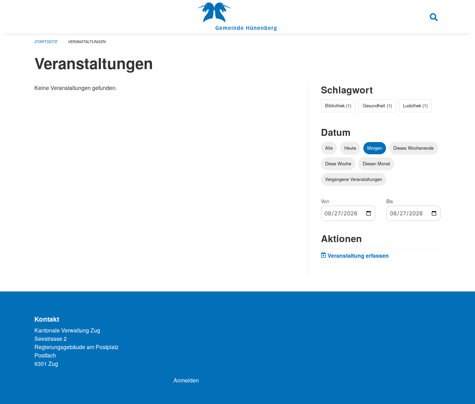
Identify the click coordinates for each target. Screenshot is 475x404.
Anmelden (186, 380)
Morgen (374, 148)
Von (325, 201)
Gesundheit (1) (377, 105)
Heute (350, 148)
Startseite (45, 41)
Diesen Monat (376, 163)
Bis (389, 201)
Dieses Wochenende (413, 148)
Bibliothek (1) (338, 105)
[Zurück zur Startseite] (237, 16)
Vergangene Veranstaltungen (353, 179)
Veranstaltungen (87, 41)
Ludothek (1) (415, 105)
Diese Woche (338, 163)
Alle (329, 148)
